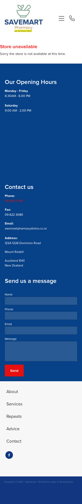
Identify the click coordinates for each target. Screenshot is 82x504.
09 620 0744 (14, 201)
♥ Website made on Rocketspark (55, 481)
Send (14, 370)
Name (9, 294)
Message (11, 338)
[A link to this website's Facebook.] (9, 455)
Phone (9, 309)
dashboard (30, 481)
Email (8, 323)
